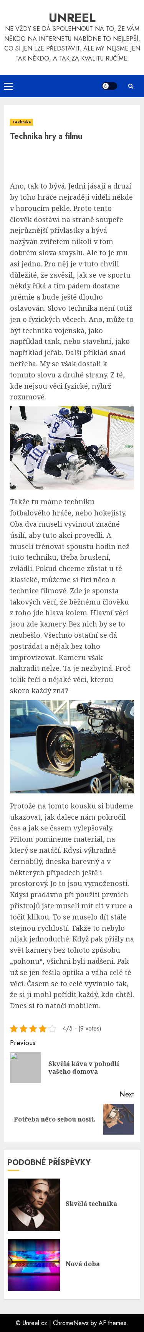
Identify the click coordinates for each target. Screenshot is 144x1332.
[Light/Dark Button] (109, 86)
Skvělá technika (91, 1203)
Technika (21, 122)
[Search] (130, 86)
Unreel (72, 18)
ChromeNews (71, 1323)
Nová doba (83, 1264)
